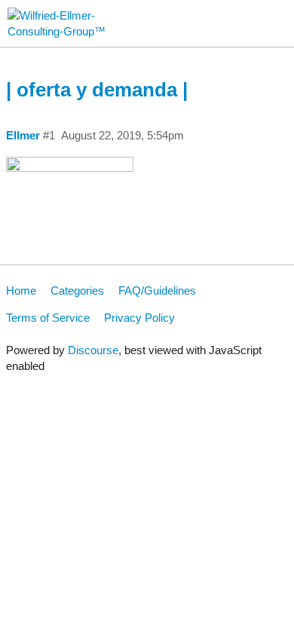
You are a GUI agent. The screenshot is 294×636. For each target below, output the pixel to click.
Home (21, 290)
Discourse (93, 350)
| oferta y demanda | (97, 89)
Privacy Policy (139, 317)
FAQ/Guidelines (157, 290)
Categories (77, 290)
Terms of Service (48, 317)
